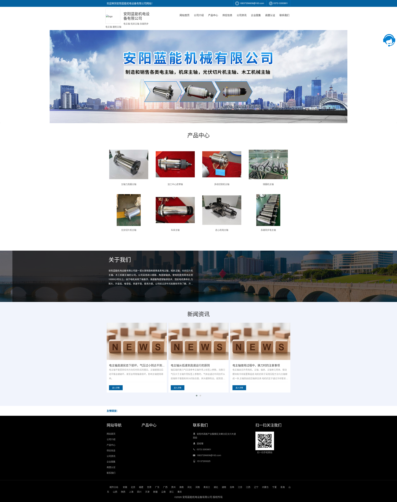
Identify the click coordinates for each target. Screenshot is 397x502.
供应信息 (227, 15)
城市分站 (113, 487)
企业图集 (256, 15)
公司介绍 (199, 15)
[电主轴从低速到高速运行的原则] (137, 347)
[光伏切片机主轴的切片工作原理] (260, 347)
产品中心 (213, 15)
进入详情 (116, 387)
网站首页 (185, 15)
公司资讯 (242, 15)
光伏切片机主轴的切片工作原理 (252, 365)
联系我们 (284, 15)
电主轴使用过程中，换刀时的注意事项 (194, 365)
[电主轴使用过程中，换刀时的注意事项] (198, 347)
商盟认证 (270, 15)
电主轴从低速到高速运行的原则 (128, 365)
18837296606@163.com (252, 3)
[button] (196, 395)
